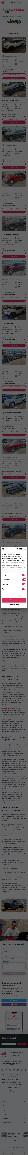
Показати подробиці (17, 595)
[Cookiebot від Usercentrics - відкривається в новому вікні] (16, 549)
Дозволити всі (14, 599)
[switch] (24, 579)
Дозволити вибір (14, 604)
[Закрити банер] (25, 549)
